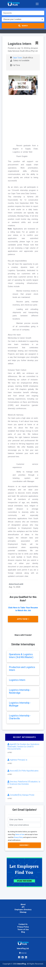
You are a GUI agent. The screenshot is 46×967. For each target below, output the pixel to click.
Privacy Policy (18, 837)
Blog (23, 932)
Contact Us (23, 924)
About (23, 904)
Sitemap (23, 912)
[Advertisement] (23, 118)
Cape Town (17, 58)
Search (24, 26)
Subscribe (23, 845)
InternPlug (21, 964)
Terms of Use (19, 834)
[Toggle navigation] (37, 4)
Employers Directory (23, 910)
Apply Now (22, 619)
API (23, 907)
